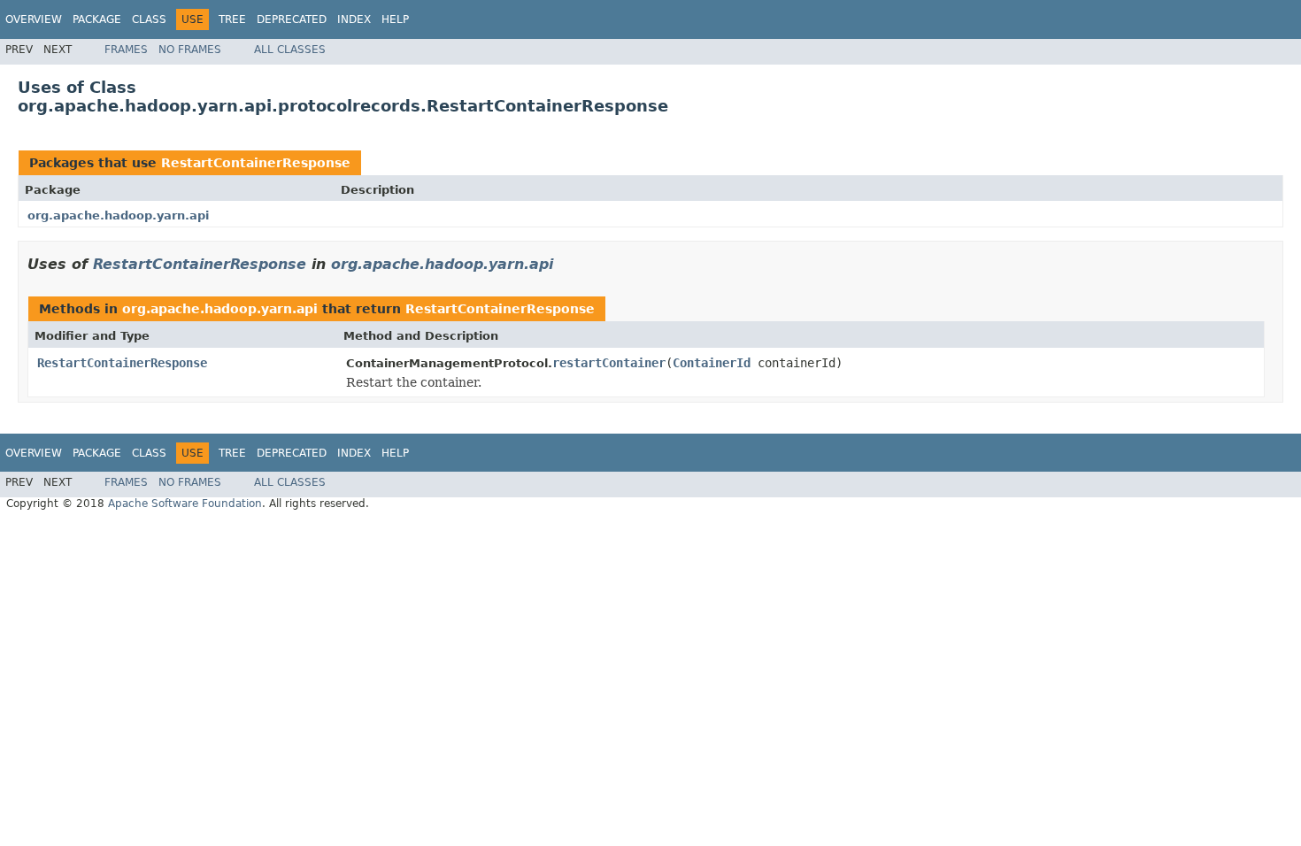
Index (354, 19)
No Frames (189, 49)
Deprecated (292, 19)
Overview (33, 19)
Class (149, 19)
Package (97, 19)
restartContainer (609, 363)
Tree (232, 19)
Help (395, 19)
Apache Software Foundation (185, 503)
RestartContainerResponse (255, 163)
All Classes (290, 49)
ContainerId (712, 363)
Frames (126, 49)
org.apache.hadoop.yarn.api (118, 215)
